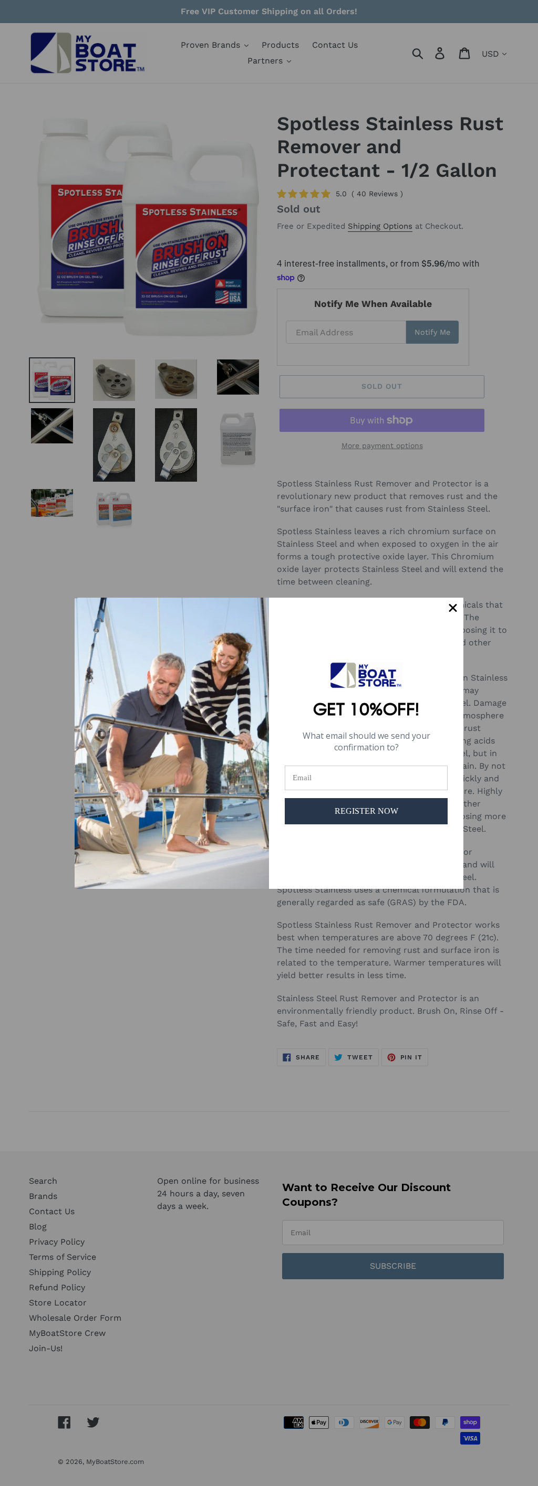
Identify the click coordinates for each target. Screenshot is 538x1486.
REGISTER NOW (366, 810)
